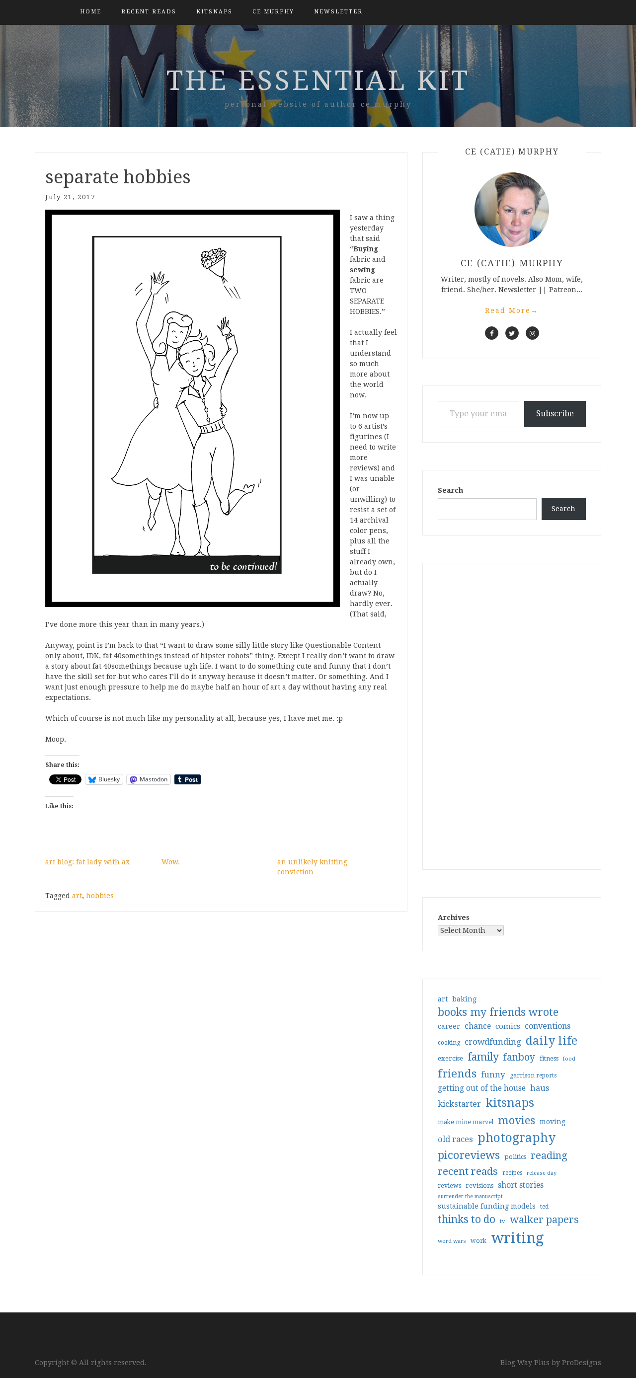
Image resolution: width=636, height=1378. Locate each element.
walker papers (544, 1219)
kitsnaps (214, 11)
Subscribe (555, 413)
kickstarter (459, 1104)
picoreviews (469, 1154)
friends (457, 1073)
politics (515, 1156)
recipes (512, 1172)
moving (552, 1122)
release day (541, 1173)
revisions (479, 1185)
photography (516, 1138)
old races (455, 1139)
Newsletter (338, 11)
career (449, 1026)
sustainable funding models (487, 1206)
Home (90, 11)
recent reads (468, 1171)
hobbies (100, 896)
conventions (547, 1026)
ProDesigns (581, 1363)
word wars (452, 1241)
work (478, 1240)
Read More (512, 310)
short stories (521, 1185)
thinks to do (466, 1219)
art (77, 896)
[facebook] (491, 333)
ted (544, 1206)
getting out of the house (482, 1088)
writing (517, 1237)
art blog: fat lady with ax (87, 862)
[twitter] (512, 333)
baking (464, 999)
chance (478, 1026)
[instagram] (532, 333)
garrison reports (533, 1075)
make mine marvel (465, 1122)
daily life (551, 1041)
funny (493, 1074)
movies (516, 1120)
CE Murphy (273, 11)
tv (502, 1221)
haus (539, 1088)
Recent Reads (148, 11)
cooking (449, 1042)
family (483, 1057)
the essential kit (318, 80)
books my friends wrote (498, 1012)
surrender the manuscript (470, 1196)
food (569, 1059)
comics (507, 1026)
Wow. (170, 862)
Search (450, 490)
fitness (549, 1058)
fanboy (519, 1057)
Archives (454, 917)
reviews (449, 1185)
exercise (450, 1058)
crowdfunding (493, 1042)
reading (549, 1155)
